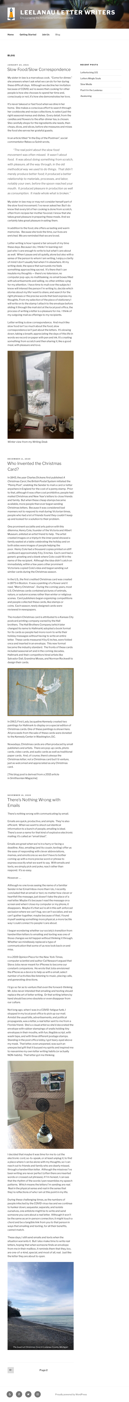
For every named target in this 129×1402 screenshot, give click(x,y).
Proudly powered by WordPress (71, 1394)
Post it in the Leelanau (91, 90)
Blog (57, 34)
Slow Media (86, 84)
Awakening (86, 96)
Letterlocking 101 (89, 72)
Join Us (45, 34)
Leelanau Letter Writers (67, 12)
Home (11, 34)
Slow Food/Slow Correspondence (39, 69)
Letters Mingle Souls (90, 78)
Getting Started (28, 34)
